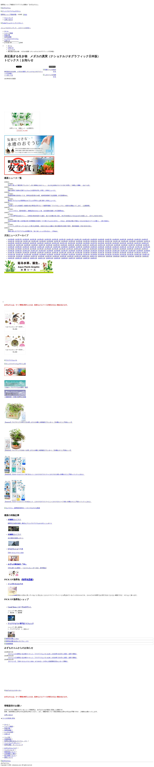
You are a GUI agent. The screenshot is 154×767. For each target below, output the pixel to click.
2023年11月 (26, 241)
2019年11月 (101, 245)
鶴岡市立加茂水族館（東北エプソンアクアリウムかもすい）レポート (30, 523)
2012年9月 (35, 254)
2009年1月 (25, 258)
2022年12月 (108, 241)
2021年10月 (71, 243)
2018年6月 (86, 247)
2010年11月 (145, 254)
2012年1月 (86, 254)
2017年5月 (40, 249)
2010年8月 (26, 256)
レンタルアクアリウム (11, 39)
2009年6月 (131, 256)
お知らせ (7, 40)
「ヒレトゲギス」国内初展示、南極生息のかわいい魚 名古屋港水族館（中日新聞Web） (36, 211)
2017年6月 (33, 249)
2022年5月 (18, 243)
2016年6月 (123, 249)
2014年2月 (47, 252)
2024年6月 (115, 239)
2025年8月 (11, 239)
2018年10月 (56, 247)
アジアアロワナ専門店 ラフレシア (21, 623)
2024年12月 (69, 239)
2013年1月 (145, 252)
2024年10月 (85, 239)
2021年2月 (130, 243)
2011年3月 (123, 254)
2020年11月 (11, 245)
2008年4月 (93, 258)
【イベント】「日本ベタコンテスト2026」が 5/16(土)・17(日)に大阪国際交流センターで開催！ (38, 661)
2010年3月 (63, 256)
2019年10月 (109, 245)
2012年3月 (71, 254)
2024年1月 (11, 241)
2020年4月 (63, 245)
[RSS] (25, 14)
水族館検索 (7, 739)
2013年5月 (115, 252)
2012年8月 (42, 254)
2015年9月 (50, 250)
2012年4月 (64, 254)
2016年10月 (93, 249)
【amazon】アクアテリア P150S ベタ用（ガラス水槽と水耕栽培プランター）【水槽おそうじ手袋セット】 (38, 450)
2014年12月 (115, 250)
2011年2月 (130, 254)
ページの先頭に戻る (8, 718)
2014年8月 (147, 250)
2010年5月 (48, 256)
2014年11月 (123, 250)
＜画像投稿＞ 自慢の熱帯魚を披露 (15, 397)
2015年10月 (42, 250)
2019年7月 (131, 245)
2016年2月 (11, 250)
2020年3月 (71, 245)
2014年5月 (25, 252)
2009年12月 (85, 256)
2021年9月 (79, 243)
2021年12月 (55, 243)
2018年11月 (48, 247)
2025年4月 (40, 239)
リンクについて (9, 750)
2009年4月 (145, 256)
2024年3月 (137, 239)
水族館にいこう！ (14, 520)
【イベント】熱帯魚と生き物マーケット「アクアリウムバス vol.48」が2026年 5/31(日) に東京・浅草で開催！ (42, 657)
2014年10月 (131, 250)
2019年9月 (117, 245)
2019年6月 (139, 245)
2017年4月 (47, 249)
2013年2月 (137, 252)
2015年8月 (57, 250)
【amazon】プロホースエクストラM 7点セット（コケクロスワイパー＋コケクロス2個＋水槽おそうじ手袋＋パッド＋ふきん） (44, 474)
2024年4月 (130, 239)
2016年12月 (77, 249)
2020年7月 (41, 245)
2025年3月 (47, 239)
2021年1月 (137, 243)
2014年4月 (33, 252)
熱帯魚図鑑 (7, 37)
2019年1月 (33, 247)
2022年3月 (33, 243)
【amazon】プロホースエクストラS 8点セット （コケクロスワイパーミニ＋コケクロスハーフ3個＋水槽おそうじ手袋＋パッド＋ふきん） (47, 501)
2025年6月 (25, 239)
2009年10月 (101, 256)
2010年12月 (137, 254)
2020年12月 (145, 243)
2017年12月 (130, 247)
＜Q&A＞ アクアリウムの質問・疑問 (16, 387)
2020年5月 (56, 245)
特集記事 (7, 35)
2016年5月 (130, 249)
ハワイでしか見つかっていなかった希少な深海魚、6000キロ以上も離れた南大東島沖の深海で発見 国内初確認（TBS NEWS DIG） (50, 226)
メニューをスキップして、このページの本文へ (16, 28)
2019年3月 (18, 247)
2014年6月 (18, 252)
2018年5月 (93, 247)
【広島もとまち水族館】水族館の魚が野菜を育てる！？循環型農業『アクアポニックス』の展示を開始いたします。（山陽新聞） (49, 205)
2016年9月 (101, 249)
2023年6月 (64, 241)
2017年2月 (62, 249)
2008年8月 (64, 258)
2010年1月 (77, 256)
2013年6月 (108, 252)
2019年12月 (93, 245)
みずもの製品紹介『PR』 (17, 564)
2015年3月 (93, 250)
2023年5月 (71, 241)
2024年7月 (108, 239)
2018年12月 (40, 247)
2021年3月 (123, 243)
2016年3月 (145, 249)
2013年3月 (130, 252)
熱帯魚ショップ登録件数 (8, 14)
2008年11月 (41, 258)
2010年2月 (70, 256)
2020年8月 (34, 245)
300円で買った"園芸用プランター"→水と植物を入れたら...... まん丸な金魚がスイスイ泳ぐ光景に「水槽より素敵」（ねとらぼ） (49, 185)
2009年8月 (116, 256)
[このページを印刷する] (49, 76)
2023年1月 (101, 241)
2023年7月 (57, 241)
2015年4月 (86, 250)
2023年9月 (42, 241)
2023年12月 (18, 241)
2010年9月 (19, 256)
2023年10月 (34, 241)
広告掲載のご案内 (10, 753)
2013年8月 (93, 252)
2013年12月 (62, 252)
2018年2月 (115, 247)
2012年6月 (50, 254)
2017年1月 (69, 249)
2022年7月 (147, 241)
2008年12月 (33, 258)
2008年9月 (57, 258)
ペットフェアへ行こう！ (12, 743)
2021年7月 (93, 243)
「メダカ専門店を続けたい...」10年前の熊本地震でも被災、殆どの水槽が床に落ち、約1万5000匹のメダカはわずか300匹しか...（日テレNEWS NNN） (55, 216)
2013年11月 (70, 252)
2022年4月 (25, 243)
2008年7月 (71, 258)
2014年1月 (55, 252)
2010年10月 (11, 256)
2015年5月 (79, 250)
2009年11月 (93, 256)
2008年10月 (49, 258)
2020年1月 (85, 245)
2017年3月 (55, 249)
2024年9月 (93, 239)
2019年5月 (146, 245)
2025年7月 (18, 239)
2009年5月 (138, 256)
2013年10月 (78, 252)
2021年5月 (108, 243)
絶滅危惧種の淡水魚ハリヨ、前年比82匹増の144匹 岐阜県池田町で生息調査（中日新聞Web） (38, 195)
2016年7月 (115, 249)
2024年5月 (123, 239)
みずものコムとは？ (10, 748)
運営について (8, 757)
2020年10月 (19, 245)
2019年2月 (25, 247)
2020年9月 (27, 245)
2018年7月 (79, 247)
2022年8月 (139, 241)
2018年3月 (108, 247)
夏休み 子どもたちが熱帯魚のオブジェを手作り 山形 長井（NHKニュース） (32, 200)
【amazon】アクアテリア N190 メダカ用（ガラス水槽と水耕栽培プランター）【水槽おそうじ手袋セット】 (38, 422)
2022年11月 (116, 241)
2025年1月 (62, 239)
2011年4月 (115, 254)
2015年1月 (108, 250)
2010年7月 (33, 256)
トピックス (11, 49)
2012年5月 (57, 254)
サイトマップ (8, 18)
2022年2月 (40, 243)
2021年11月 (63, 243)
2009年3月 (11, 258)
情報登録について (10, 752)
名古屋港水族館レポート (16, 538)
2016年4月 (137, 249)
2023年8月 (50, 241)
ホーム (6, 31)
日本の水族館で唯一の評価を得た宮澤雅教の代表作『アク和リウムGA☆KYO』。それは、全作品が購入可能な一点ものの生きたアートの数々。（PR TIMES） (58, 221)
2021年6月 (101, 243)
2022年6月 (11, 243)
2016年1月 (18, 250)
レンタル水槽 (8, 732)
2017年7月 (25, 249)
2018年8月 (71, 247)
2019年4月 (11, 247)
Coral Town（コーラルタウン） (20, 607)
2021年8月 (86, 243)
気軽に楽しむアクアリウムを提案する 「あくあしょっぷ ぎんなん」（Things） (33, 231)
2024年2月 (145, 239)
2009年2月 (18, 258)
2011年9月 (93, 254)
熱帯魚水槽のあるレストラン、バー (15, 741)
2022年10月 (124, 241)
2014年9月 (139, 250)
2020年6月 (49, 245)
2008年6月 (79, 258)
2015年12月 (26, 250)
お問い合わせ (8, 19)
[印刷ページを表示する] (49, 71)
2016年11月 (85, 249)
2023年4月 (79, 241)
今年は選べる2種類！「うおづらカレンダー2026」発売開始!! (27, 568)
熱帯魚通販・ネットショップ (13, 745)
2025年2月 (55, 239)
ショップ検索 (8, 33)
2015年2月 (101, 250)
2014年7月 (11, 252)
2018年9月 (64, 247)
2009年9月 (109, 256)
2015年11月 (34, 250)
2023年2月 (93, 241)
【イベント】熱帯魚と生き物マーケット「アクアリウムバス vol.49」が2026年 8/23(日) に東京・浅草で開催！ (42, 654)
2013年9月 (86, 252)
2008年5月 (86, 258)
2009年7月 (123, 256)
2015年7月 (64, 250)
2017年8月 (18, 249)
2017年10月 (146, 247)
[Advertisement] (17, 97)
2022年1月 (47, 243)
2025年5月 (33, 239)
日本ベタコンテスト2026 (16, 552)
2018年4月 (101, 247)
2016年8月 (108, 249)
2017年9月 (11, 249)
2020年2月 (78, 245)
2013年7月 (101, 252)
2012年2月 (79, 254)
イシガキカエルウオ (15, 584)
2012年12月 (11, 254)
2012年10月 (27, 254)
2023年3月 (86, 241)
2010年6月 (41, 256)
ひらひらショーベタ (15, 549)
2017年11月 (138, 247)
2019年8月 (124, 245)
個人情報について (10, 755)
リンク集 (7, 737)
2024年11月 (77, 239)
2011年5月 (108, 254)
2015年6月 (71, 250)
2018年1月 (123, 247)
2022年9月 (132, 241)
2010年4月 (55, 256)
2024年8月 (101, 239)
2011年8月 (101, 254)
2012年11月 (19, 254)
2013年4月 (123, 252)
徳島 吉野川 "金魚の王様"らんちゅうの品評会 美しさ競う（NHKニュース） (32, 190)
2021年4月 (115, 243)
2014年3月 (40, 252)
